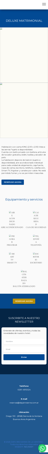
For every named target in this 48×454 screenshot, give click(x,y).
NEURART (28, 447)
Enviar (24, 357)
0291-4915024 (24, 390)
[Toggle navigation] (44, 4)
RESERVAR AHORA (12, 182)
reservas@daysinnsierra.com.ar (24, 403)
